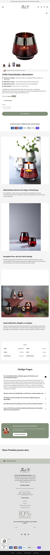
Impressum (19, 552)
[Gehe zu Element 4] (18, 65)
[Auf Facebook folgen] (22, 534)
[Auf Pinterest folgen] (28, 534)
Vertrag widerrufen (25, 507)
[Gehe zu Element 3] (13, 65)
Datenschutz (36, 552)
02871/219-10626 (26, 492)
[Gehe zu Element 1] (4, 65)
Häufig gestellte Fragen (25, 505)
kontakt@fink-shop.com (27, 494)
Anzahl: (4, 104)
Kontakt (12, 552)
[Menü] (6, 539)
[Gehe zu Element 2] (9, 65)
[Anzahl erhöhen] (9, 107)
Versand (25, 501)
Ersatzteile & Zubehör (20, 434)
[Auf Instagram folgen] (25, 534)
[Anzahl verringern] (4, 107)
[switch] (4, 547)
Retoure (25, 503)
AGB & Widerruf (27, 552)
